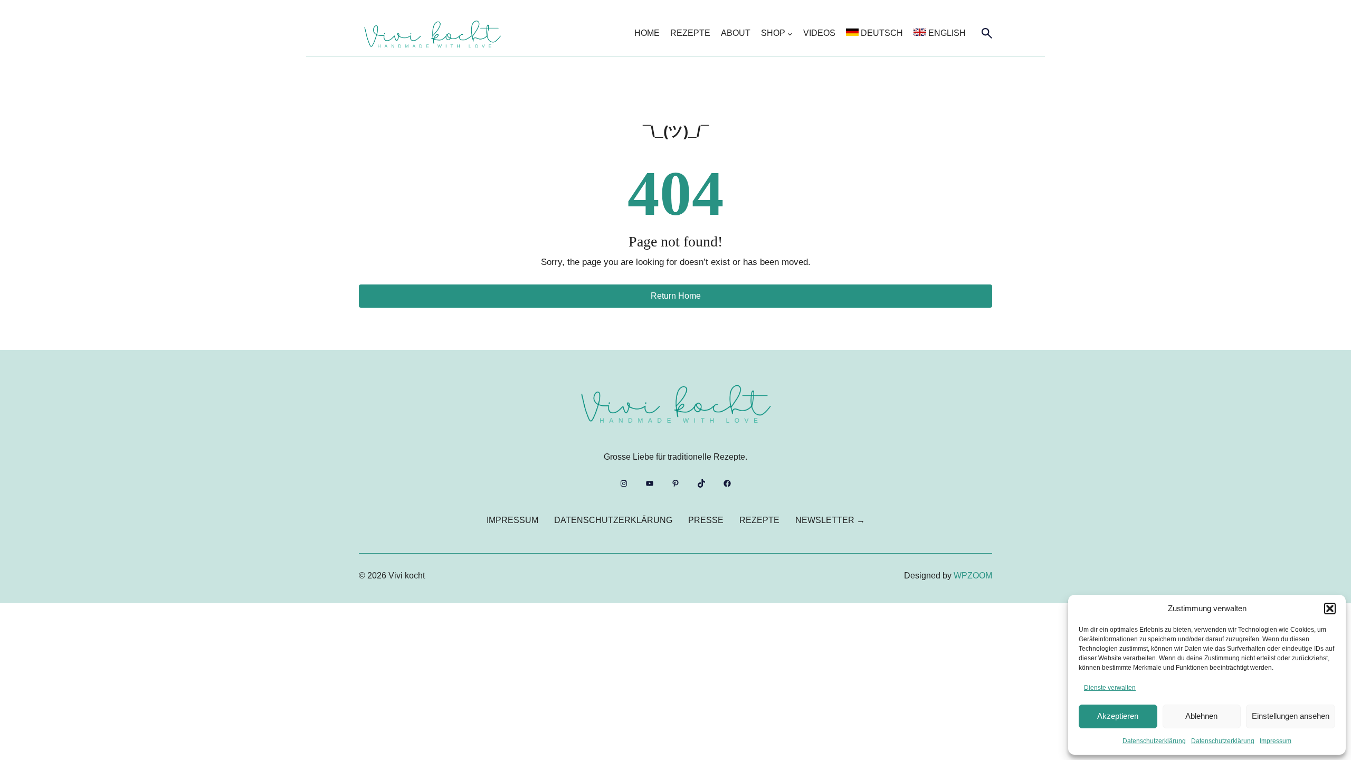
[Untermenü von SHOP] (790, 33)
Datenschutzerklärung (1154, 741)
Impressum (1275, 741)
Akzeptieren (1117, 715)
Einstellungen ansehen (1290, 715)
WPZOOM (973, 575)
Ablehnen (1201, 715)
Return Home (676, 295)
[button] (1330, 608)
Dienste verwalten (1110, 687)
